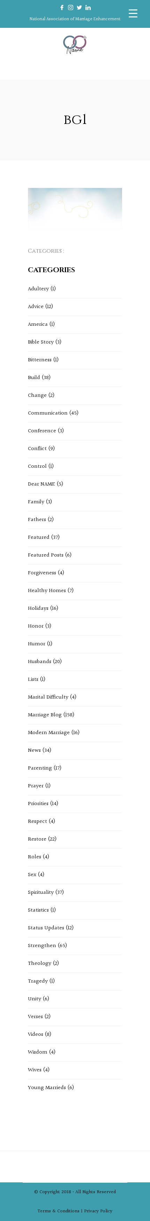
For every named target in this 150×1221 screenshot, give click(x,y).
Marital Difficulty (48, 697)
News (34, 750)
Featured (39, 537)
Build (34, 377)
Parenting (40, 768)
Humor (36, 644)
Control (37, 466)
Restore (37, 839)
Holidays (38, 608)
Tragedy (38, 981)
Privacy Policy (98, 1211)
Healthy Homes (47, 590)
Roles (34, 857)
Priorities (38, 803)
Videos (35, 1034)
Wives (35, 1070)
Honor (36, 626)
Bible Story (41, 342)
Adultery (38, 289)
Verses (35, 1017)
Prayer (36, 786)
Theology (39, 963)
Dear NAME (41, 484)
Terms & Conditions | (61, 1211)
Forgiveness (42, 573)
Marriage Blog (45, 715)
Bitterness (40, 360)
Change (37, 395)
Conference (42, 431)
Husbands (39, 661)
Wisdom (37, 1052)
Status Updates (46, 928)
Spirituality (41, 892)
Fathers (37, 519)
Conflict (37, 448)
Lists (33, 679)
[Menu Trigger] (133, 13)
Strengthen (42, 946)
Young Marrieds (47, 1088)
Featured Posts (45, 555)
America (38, 324)
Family (36, 502)
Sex (32, 875)
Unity (34, 999)
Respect (37, 821)
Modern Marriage (49, 732)
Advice (36, 306)
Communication (48, 413)
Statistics (38, 910)
